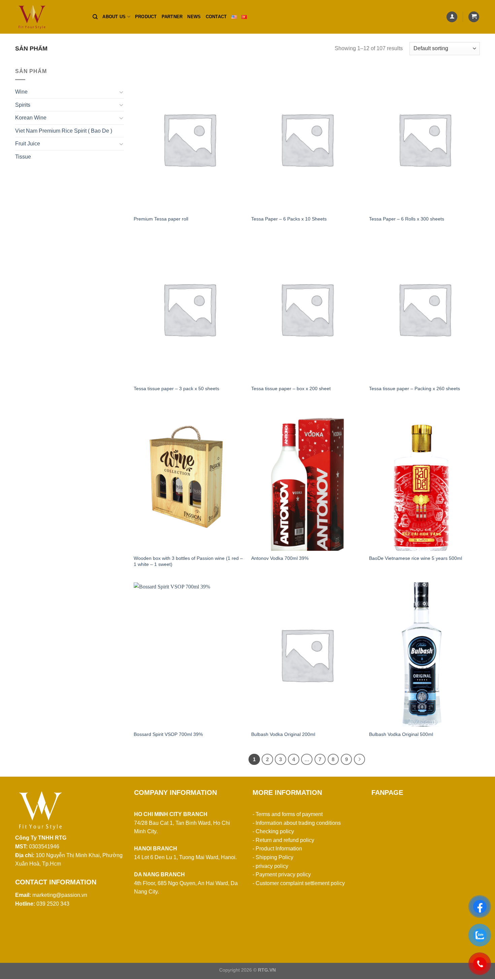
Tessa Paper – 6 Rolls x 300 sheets (406, 219)
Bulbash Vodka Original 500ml (401, 734)
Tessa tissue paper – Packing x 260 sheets (414, 388)
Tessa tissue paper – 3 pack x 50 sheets (176, 388)
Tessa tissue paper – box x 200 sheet (291, 388)
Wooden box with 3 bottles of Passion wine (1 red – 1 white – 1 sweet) (188, 561)
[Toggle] (121, 92)
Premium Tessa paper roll (161, 219)
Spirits (22, 105)
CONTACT (216, 16)
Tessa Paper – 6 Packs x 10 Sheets (289, 219)
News (194, 16)
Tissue (23, 157)
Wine (21, 92)
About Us (114, 16)
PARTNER (172, 16)
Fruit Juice (27, 143)
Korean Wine (30, 118)
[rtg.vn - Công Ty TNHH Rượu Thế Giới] (48, 17)
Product (146, 16)
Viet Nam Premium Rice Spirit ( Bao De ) (63, 131)
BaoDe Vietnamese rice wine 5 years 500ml (415, 558)
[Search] (95, 16)
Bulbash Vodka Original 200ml (283, 734)
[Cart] (473, 17)
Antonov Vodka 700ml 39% (279, 558)
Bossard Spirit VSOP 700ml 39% (168, 734)
